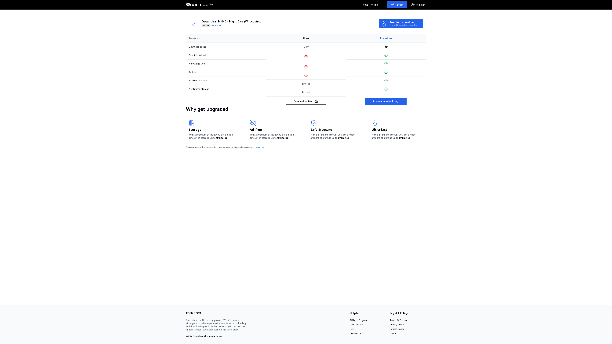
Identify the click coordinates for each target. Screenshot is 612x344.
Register (420, 4)
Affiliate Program (359, 320)
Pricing (374, 4)
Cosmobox (198, 336)
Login (400, 4)
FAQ (352, 328)
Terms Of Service (399, 320)
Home (365, 4)
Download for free (303, 101)
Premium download (383, 101)
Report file (216, 25)
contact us (259, 147)
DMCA (393, 333)
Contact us (355, 333)
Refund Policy (397, 328)
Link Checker (356, 324)
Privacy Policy (397, 324)
